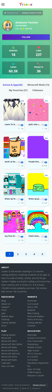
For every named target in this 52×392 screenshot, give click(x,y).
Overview (32, 300)
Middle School (34, 347)
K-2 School (32, 356)
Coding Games (8, 335)
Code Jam (6, 363)
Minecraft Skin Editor (11, 344)
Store (4, 325)
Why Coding (33, 313)
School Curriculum (36, 338)
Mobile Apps (7, 316)
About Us (5, 304)
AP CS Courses (34, 353)
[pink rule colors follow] (38, 110)
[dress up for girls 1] (14, 184)
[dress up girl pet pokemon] (38, 184)
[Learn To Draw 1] (14, 110)
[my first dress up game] (14, 221)
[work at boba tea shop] (14, 147)
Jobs (3, 313)
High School (33, 350)
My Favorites (18, 90)
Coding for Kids (12, 13)
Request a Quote (35, 375)
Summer (31, 325)
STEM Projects (34, 372)
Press (4, 310)
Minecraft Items (9, 356)
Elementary (33, 344)
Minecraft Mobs (9, 347)
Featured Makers (35, 316)
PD (28, 366)
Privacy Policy (39, 385)
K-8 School (32, 360)
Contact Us (36, 388)
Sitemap (5, 319)
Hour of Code (7, 366)
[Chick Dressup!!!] (38, 221)
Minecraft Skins (9, 341)
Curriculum (33, 304)
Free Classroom (35, 341)
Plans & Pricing (34, 319)
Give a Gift (32, 307)
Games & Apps (12, 84)
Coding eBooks (8, 322)
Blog (3, 300)
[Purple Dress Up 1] (38, 147)
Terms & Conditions (22, 385)
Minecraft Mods (38, 84)
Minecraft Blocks (9, 350)
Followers (37, 90)
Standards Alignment (38, 363)
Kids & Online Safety (11, 388)
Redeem (31, 310)
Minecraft (6, 338)
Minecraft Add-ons (10, 353)
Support (5, 307)
